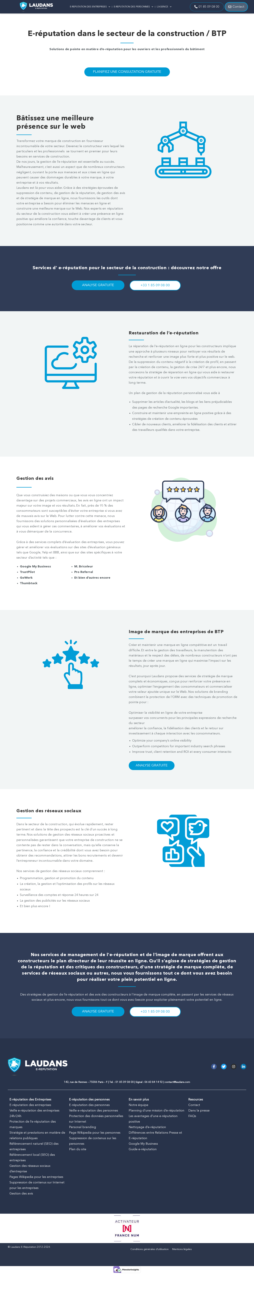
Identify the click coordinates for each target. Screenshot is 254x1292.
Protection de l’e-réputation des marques (33, 1124)
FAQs (192, 1116)
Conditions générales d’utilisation (149, 1249)
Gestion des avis (21, 1193)
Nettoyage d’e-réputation (147, 1127)
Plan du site (77, 1149)
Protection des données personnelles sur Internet (96, 1119)
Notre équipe (138, 1105)
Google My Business (143, 1143)
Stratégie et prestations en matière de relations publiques (37, 1135)
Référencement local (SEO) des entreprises (32, 1157)
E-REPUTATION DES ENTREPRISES (88, 7)
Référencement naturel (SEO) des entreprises (34, 1146)
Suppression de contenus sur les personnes (92, 1141)
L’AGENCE (162, 7)
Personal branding (82, 1127)
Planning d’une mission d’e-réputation (156, 1110)
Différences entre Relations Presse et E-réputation (155, 1135)
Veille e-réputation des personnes (93, 1110)
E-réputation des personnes (89, 1105)
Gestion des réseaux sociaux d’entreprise (30, 1168)
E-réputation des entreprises (30, 1105)
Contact (194, 1105)
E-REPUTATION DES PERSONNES (132, 7)
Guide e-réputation (143, 1149)
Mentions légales (182, 1249)
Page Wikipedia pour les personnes (94, 1132)
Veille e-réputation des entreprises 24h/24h (34, 1113)
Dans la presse (199, 1110)
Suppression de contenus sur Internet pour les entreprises (37, 1185)
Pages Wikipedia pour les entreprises (36, 1177)
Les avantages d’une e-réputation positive (153, 1119)
